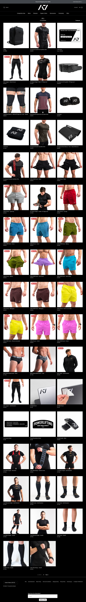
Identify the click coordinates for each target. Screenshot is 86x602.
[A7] (43, 7)
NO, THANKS (74, 598)
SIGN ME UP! (74, 594)
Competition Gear (21, 13)
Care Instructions (31, 581)
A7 (6, 586)
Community (61, 13)
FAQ (26, 581)
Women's (35, 13)
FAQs (67, 13)
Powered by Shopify (12, 586)
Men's (29, 13)
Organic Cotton (43, 13)
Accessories (53, 13)
